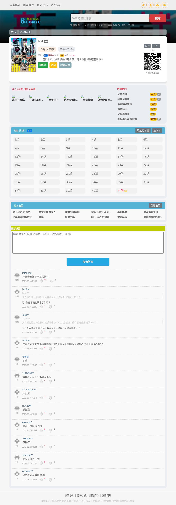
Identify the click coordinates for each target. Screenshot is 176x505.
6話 (145, 139)
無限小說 (69, 495)
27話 (69, 174)
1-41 (45, 55)
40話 (95, 191)
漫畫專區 (14, 5)
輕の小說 (82, 495)
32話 (43, 182)
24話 (146, 165)
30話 (146, 174)
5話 (120, 139)
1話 (17, 139)
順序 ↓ (156, 130)
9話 (68, 148)
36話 (146, 182)
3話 (68, 139)
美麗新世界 (114, 25)
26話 (43, 174)
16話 (95, 157)
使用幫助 (106, 495)
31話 (18, 182)
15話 (69, 157)
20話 (43, 165)
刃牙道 (86, 25)
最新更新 (42, 5)
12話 (146, 148)
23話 (121, 165)
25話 (18, 174)
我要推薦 (155, 205)
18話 (146, 157)
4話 (94, 139)
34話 (95, 182)
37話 (18, 191)
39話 (69, 191)
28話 (95, 174)
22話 (95, 165)
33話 (69, 182)
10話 (95, 148)
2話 (43, 139)
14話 (43, 157)
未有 (62, 55)
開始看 (43, 65)
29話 (121, 174)
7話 (17, 148)
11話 (121, 148)
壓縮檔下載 (143, 130)
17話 (121, 157)
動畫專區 (28, 5)
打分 (155, 45)
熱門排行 (56, 5)
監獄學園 (75, 25)
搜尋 (158, 18)
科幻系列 (25, 32)
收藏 (53, 65)
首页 (13, 32)
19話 (18, 165)
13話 (18, 157)
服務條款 (94, 495)
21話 (69, 165)
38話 (43, 191)
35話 (121, 182)
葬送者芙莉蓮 (98, 25)
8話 (43, 148)
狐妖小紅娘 (128, 25)
